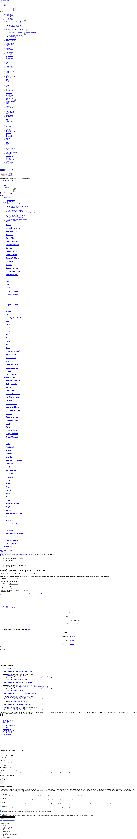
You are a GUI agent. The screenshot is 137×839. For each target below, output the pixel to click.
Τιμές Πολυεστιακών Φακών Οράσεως (15, 203)
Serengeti (9, 361)
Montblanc (10, 328)
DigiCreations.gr (18, 770)
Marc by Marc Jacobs (14, 318)
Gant (7, 285)
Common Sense (11, 251)
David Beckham (11, 255)
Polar (8, 334)
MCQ (8, 324)
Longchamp (10, 457)
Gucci (8, 298)
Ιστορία (4, 724)
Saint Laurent (11, 358)
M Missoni (9, 474)
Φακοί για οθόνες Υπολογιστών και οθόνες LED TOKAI (22, 212)
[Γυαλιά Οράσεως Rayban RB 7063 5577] (12, 668)
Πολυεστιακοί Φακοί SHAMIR (16, 209)
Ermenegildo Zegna (13, 271)
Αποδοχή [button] (12, 775)
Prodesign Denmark (13, 351)
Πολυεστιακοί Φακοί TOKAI (15, 205)
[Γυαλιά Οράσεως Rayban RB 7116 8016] (18, 679)
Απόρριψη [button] (2, 778)
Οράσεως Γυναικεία (10, 200)
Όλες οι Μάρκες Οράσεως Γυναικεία (40, 686)
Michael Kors (11, 470)
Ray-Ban (8, 675)
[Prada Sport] (5, 603)
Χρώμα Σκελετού (4, 587)
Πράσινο (72, 644)
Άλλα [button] (1, 809)
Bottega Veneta (11, 384)
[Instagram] (2, 715)
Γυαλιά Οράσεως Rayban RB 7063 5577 (17, 671)
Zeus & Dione (11, 374)
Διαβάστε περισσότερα (11, 778)
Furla (8, 427)
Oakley (8, 371)
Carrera (9, 248)
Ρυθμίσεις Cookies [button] (4, 775)
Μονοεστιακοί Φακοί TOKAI (15, 216)
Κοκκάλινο (72, 636)
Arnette (8, 225)
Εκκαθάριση (11, 588)
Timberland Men (12, 364)
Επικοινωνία (5, 181)
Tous (7, 527)
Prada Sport (32, 593)
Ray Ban (9, 510)
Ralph (8, 507)
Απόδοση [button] (2, 797)
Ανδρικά (72, 640)
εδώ (28, 629)
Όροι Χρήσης (6, 721)
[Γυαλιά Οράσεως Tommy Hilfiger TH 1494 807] (19, 690)
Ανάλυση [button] (2, 801)
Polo (7, 344)
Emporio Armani (12, 268)
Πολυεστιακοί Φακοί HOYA (15, 210)
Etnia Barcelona (12, 275)
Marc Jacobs (10, 321)
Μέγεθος (4, 578)
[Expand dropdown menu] (24, 215)
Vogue (8, 537)
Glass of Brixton (12, 295)
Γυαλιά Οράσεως (7, 197)
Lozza (8, 314)
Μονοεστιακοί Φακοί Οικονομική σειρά (18, 219)
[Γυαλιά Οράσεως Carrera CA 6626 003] (17, 701)
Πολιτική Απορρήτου (7, 722)
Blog (4, 717)
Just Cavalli (10, 447)
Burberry (9, 235)
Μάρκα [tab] (4, 608)
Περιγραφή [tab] (5, 606)
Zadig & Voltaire (12, 540)
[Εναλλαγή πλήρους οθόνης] (2, 818)
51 (70, 632)
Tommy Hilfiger (12, 368)
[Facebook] (1, 715)
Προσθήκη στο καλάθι (5, 591)
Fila (7, 281)
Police (8, 341)
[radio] (15, 581)
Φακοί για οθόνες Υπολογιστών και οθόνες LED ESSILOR (22, 214)
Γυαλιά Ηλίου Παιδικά (8, 546)
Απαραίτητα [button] (2, 813)
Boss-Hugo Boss (11, 231)
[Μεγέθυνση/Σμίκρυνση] (0, 818)
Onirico (8, 480)
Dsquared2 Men (11, 261)
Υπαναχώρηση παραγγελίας (9, 725)
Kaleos (8, 308)
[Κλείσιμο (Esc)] (4, 818)
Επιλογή (5, 677)
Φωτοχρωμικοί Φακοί (11, 220)
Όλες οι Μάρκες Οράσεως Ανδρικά (44, 593)
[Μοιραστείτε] (3, 818)
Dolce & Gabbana (12, 258)
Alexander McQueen (13, 228)
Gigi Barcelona (11, 288)
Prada (8, 348)
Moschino (9, 477)
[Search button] (14, 190)
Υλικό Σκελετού (4, 581)
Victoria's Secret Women (15, 533)
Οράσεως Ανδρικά (10, 198)
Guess (8, 301)
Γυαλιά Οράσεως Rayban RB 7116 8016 (17, 682)
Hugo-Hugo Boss (12, 305)
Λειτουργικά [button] (3, 793)
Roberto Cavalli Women (14, 513)
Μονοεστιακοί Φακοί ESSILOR (16, 217)
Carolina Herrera (12, 245)
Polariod (9, 338)
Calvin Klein (10, 238)
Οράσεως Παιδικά (10, 201)
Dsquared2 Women (13, 410)
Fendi (8, 278)
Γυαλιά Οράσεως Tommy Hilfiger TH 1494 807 (20, 693)
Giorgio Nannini (12, 291)
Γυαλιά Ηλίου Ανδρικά (8, 221)
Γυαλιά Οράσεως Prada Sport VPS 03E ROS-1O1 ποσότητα (14, 590)
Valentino (9, 530)
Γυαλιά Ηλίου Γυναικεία (8, 377)
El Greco (9, 265)
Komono (9, 311)
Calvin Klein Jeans (13, 241)
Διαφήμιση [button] (2, 805)
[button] (7, 820)
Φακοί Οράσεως (6, 202)
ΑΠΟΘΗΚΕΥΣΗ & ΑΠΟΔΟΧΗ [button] (7, 817)
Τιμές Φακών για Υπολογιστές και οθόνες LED (16, 211)
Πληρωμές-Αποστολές (8, 180)
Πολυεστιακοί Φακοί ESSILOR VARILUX (19, 206)
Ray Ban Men (11, 354)
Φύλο (4, 583)
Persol (8, 331)
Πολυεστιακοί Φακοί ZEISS (15, 207)
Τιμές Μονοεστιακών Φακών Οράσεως (15, 215)
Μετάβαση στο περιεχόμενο (6, 0)
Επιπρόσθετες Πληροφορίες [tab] (9, 607)
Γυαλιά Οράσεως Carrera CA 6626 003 (17, 704)
